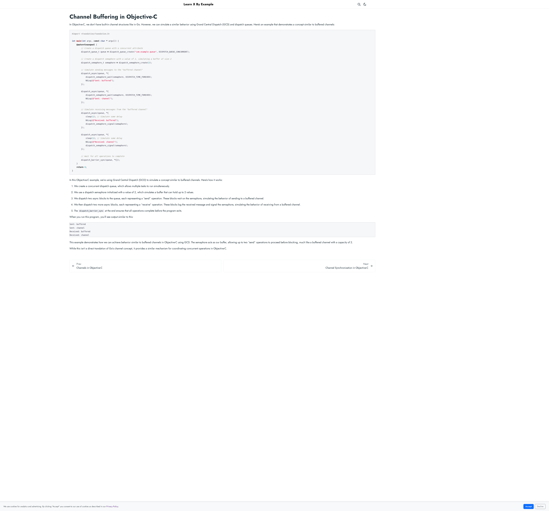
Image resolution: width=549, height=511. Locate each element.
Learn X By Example (198, 4)
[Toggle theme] (365, 4)
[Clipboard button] (371, 33)
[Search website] (359, 4)
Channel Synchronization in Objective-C (347, 268)
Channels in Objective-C (89, 268)
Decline (540, 506)
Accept (528, 506)
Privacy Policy (112, 506)
